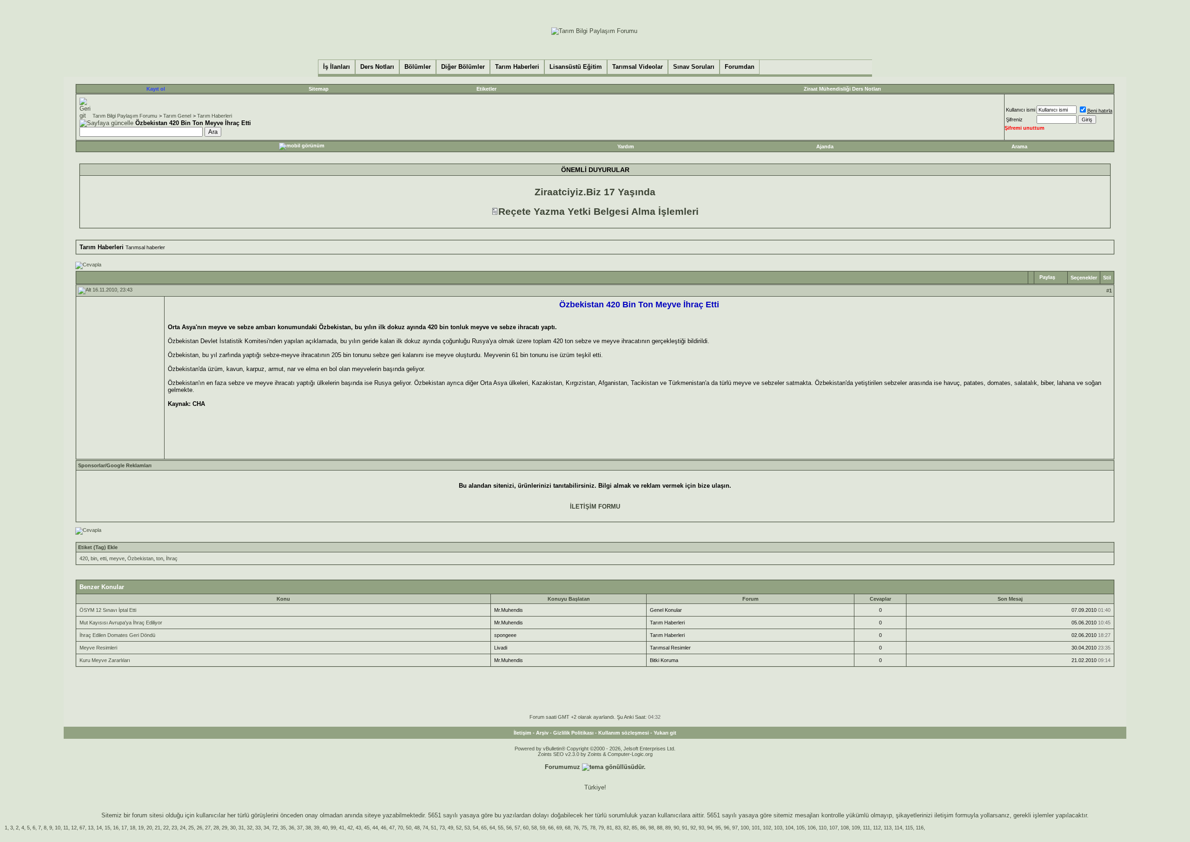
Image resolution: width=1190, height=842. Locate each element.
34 (266, 827)
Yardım (625, 146)
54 (475, 827)
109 (856, 827)
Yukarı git (665, 733)
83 (618, 827)
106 (811, 827)
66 (551, 827)
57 (517, 827)
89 (668, 827)
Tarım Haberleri (214, 116)
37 (300, 827)
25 (191, 827)
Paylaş (1047, 277)
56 (509, 827)
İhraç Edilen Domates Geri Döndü (117, 635)
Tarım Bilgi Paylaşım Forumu (125, 116)
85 (634, 827)
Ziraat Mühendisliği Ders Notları (842, 89)
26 (199, 827)
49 (450, 827)
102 (767, 827)
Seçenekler (1084, 277)
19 (141, 827)
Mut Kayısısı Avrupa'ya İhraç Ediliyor (120, 622)
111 (866, 827)
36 (291, 827)
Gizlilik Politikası (573, 733)
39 (316, 827)
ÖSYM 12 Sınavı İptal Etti (107, 610)
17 (124, 827)
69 (559, 827)
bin (94, 558)
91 (685, 827)
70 (400, 827)
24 (182, 827)
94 (710, 827)
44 (375, 827)
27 (208, 827)
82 (626, 827)
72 (275, 827)
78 (592, 827)
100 (744, 827)
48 (417, 827)
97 (735, 827)
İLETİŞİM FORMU (595, 506)
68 (567, 827)
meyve (117, 558)
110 (822, 827)
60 (526, 827)
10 (57, 827)
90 (676, 827)
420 (83, 558)
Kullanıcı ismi (1020, 110)
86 (643, 827)
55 (500, 827)
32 (249, 827)
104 (789, 827)
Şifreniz (1014, 119)
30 (233, 827)
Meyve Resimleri (98, 647)
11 (65, 827)
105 (800, 827)
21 (157, 827)
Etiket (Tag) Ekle (98, 547)
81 (609, 827)
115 (909, 827)
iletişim (943, 815)
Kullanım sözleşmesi (623, 733)
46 (383, 827)
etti (103, 558)
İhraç (172, 558)
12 (74, 827)
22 (166, 827)
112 (877, 827)
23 (174, 827)
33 (258, 827)
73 (442, 827)
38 (308, 827)
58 (534, 827)
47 (392, 827)
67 (82, 827)
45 (367, 827)
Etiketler (486, 89)
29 (224, 827)
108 (844, 827)
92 (693, 827)
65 (484, 827)
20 (149, 827)
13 (90, 827)
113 (888, 827)
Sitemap (319, 89)
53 (467, 827)
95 (718, 827)
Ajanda (824, 146)
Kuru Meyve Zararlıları (104, 660)
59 (542, 827)
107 (833, 827)
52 (459, 827)
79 (601, 827)
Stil (1107, 277)
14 (99, 827)
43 (358, 827)
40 (325, 827)
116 (920, 827)
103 (778, 827)
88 (659, 827)
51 (433, 827)
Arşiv (542, 733)
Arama (1019, 146)
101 (756, 827)
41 (341, 827)
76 (576, 827)
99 (333, 827)
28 (216, 827)
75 (584, 827)
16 (116, 827)
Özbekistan (140, 558)
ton (159, 558)
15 (107, 827)
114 (898, 827)
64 (492, 827)
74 (425, 827)
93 (701, 827)
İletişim (522, 733)
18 (132, 827)
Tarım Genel (177, 116)
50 (408, 827)
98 (651, 827)
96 (726, 827)
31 (241, 827)
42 (350, 827)
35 (283, 827)
